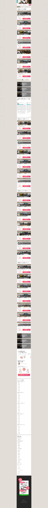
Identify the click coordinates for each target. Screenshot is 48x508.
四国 (19, 462)
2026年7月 (19, 404)
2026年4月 (19, 398)
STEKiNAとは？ (24, 500)
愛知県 (19, 445)
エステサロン (19, 471)
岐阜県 (19, 442)
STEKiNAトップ (18, 474)
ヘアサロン (19, 465)
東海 (19, 453)
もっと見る (30, 331)
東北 (19, 456)
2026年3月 (19, 389)
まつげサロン (19, 468)
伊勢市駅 (19, 439)
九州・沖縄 (19, 459)
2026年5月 (19, 407)
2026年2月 (19, 401)
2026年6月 (19, 395)
